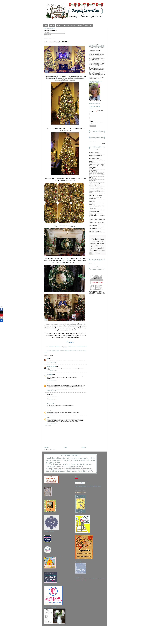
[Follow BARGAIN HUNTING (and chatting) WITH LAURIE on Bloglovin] (80, 483)
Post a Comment (48, 425)
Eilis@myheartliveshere (51, 403)
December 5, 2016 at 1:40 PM (52, 370)
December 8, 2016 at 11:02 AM (52, 413)
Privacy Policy (88, 25)
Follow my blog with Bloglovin (80, 492)
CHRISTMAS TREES (55, 350)
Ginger (48, 410)
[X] (1, 312)
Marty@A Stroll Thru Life (51, 366)
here (67, 258)
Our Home (59, 25)
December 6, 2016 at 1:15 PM (52, 380)
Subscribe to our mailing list (50, 30)
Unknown (48, 383)
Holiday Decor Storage (69, 25)
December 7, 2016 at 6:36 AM (52, 399)
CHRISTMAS (49, 350)
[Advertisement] (65, 437)
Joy (47, 417)
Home (46, 25)
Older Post (83, 447)
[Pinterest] (1, 315)
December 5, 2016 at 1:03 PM (52, 362)
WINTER (45, 352)
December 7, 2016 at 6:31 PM (52, 406)
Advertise (80, 25)
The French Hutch (50, 374)
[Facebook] (1, 309)
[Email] (1, 317)
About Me (52, 25)
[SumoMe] (1, 320)
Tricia (48, 358)
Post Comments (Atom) (52, 449)
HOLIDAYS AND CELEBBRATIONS (66, 350)
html (92, 121)
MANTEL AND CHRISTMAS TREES (79, 350)
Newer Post (46, 447)
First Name (92, 116)
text (91, 123)
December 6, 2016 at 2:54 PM (52, 390)
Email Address (93, 112)
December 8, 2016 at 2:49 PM (52, 423)
